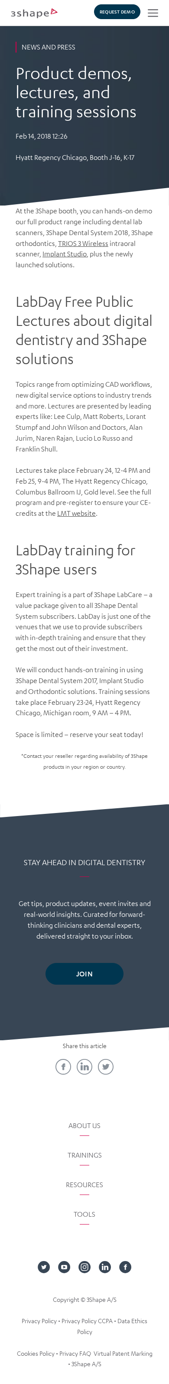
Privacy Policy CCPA (87, 1320)
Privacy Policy (39, 1320)
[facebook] (63, 1067)
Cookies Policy (36, 1353)
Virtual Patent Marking (123, 1353)
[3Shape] (34, 13)
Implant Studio (64, 253)
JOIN (84, 973)
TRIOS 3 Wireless (83, 243)
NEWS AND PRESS (48, 47)
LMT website (76, 513)
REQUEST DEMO (117, 11)
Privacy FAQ (75, 1353)
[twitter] (106, 1067)
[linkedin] (84, 1067)
